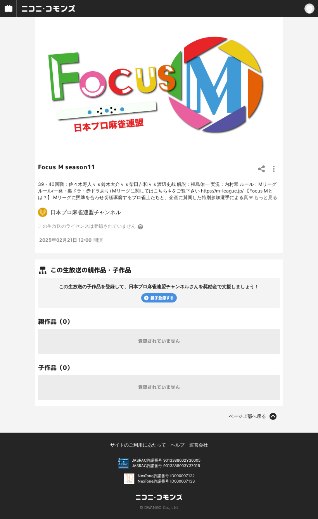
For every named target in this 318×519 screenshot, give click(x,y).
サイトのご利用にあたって (138, 445)
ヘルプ (178, 445)
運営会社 (198, 445)
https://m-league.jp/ (222, 191)
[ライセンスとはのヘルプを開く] (140, 226)
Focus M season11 (66, 167)
